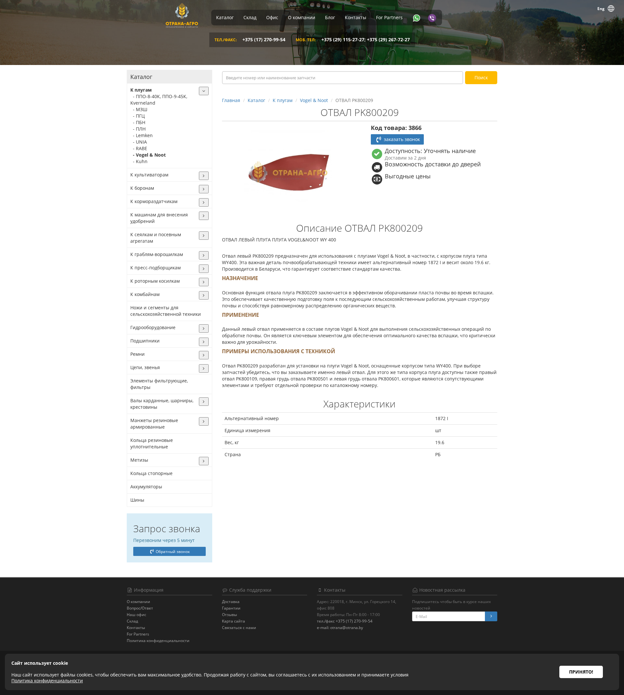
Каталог (225, 17)
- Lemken (141, 135)
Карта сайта (233, 621)
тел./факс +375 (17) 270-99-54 (344, 621)
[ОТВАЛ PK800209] (288, 172)
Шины (137, 500)
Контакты (355, 17)
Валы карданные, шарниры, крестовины (161, 403)
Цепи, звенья (145, 367)
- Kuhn (139, 161)
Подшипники (145, 341)
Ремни (137, 354)
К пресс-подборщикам (155, 267)
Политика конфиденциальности (158, 640)
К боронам (142, 188)
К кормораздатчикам (153, 201)
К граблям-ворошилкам (156, 254)
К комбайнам (145, 294)
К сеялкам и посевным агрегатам (155, 237)
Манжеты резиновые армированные (154, 423)
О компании (301, 17)
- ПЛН (138, 129)
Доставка (231, 601)
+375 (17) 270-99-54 (263, 39)
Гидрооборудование (153, 327)
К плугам (141, 90)
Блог (330, 17)
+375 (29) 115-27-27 (342, 39)
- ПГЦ (137, 116)
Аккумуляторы (146, 486)
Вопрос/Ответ (140, 608)
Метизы (139, 460)
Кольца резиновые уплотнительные (151, 443)
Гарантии (231, 608)
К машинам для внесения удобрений (159, 218)
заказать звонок (401, 139)
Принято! (581, 672)
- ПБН (137, 122)
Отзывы (229, 614)
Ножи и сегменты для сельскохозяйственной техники (165, 310)
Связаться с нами (239, 627)
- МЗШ (138, 109)
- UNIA (138, 142)
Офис (272, 17)
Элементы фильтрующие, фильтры (159, 384)
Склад (249, 17)
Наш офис (136, 614)
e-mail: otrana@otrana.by (340, 627)
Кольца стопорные (151, 473)
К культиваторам (149, 175)
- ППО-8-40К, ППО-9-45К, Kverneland (158, 99)
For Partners (389, 17)
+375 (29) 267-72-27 (388, 39)
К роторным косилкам (155, 281)
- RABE (138, 148)
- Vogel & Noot (148, 155)
